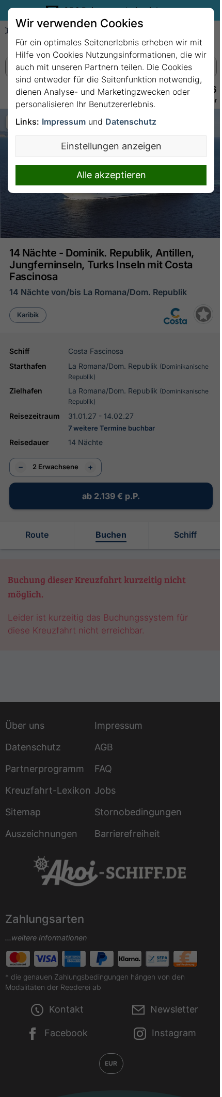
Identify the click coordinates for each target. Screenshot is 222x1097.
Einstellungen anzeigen (111, 146)
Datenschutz (130, 121)
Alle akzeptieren (111, 174)
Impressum (64, 121)
